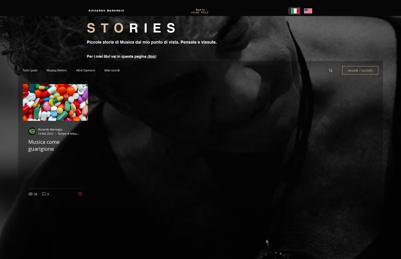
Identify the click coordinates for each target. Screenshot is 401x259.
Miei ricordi (112, 70)
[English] (307, 11)
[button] (331, 70)
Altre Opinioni (85, 70)
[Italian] (294, 11)
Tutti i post (30, 70)
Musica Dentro (57, 70)
